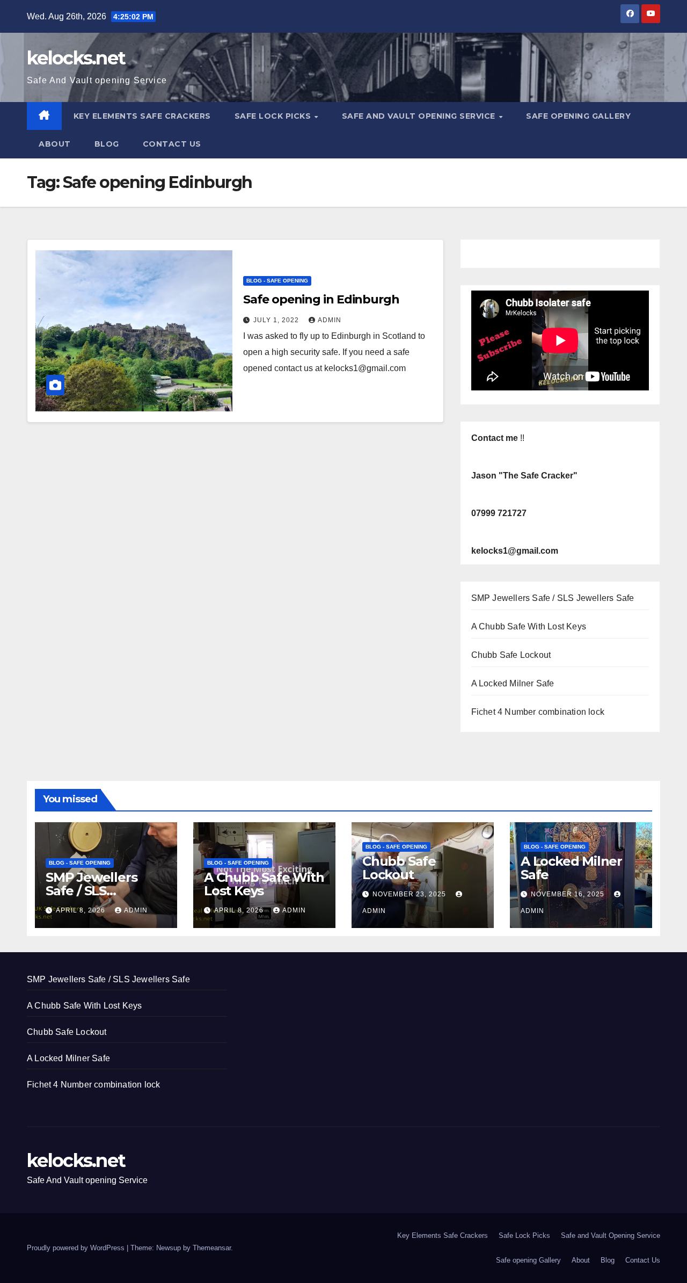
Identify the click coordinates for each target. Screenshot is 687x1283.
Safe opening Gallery (578, 116)
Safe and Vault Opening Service (420, 116)
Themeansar (212, 1248)
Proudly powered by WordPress (77, 1248)
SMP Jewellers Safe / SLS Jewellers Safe (552, 598)
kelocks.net (76, 58)
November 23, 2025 (410, 894)
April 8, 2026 (81, 910)
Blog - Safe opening (277, 281)
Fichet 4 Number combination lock (537, 711)
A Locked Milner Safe (512, 683)
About (55, 144)
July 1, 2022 (277, 320)
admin (329, 320)
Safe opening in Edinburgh (321, 299)
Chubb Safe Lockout (511, 654)
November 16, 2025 (568, 894)
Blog (106, 144)
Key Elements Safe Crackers (142, 116)
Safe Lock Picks (274, 116)
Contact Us (172, 144)
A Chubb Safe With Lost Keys (528, 626)
